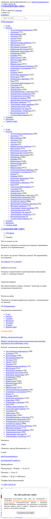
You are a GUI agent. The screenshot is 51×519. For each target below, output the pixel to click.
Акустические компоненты (21, 30)
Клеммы (14, 55)
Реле (12, 81)
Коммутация (15, 58)
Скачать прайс (11, 121)
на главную (5, 262)
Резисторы (14, 77)
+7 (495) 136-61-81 (8, 4)
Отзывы (9, 325)
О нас (8, 26)
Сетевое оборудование (19, 115)
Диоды (13, 38)
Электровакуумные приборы (22, 104)
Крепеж (13, 62)
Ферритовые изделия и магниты (23, 100)
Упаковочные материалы (20, 94)
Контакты (10, 119)
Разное (13, 70)
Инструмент (15, 45)
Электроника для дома (19, 109)
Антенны (14, 32)
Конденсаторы (16, 60)
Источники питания (18, 47)
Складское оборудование (20, 83)
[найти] (26, 18)
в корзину (5, 15)
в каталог (18, 262)
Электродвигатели (18, 106)
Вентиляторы (16, 34)
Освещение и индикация (20, 68)
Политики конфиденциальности (24, 501)
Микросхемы (16, 64)
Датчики (14, 36)
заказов (18, 10)
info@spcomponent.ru (40, 2)
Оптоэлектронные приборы (21, 66)
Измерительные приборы (20, 43)
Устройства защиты (18, 98)
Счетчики (14, 85)
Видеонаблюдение (18, 113)
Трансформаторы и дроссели (22, 92)
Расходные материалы (19, 75)
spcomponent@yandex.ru (10, 460)
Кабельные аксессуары (19, 51)
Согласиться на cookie (25, 513)
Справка (9, 117)
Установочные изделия (19, 96)
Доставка (9, 323)
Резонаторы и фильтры (19, 79)
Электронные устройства (20, 111)
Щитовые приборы (18, 102)
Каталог (9, 28)
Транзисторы (15, 89)
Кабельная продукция (19, 49)
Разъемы (14, 72)
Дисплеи (14, 41)
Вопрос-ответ (11, 327)
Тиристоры (15, 87)
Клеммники (15, 53)
